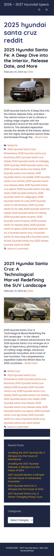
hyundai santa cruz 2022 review (30, 240)
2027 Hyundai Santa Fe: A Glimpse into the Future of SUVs (25, 487)
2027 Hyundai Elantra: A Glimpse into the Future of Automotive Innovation (26, 478)
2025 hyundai (11, 165)
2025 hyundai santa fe (24, 193)
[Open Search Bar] (39, 9)
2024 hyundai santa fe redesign (30, 161)
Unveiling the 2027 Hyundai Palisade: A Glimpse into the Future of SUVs (23, 467)
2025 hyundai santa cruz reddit (21, 399)
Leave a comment (17, 248)
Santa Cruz (13, 371)
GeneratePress (27, 550)
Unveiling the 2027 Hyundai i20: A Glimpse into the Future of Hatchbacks (26, 456)
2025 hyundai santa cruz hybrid (22, 169)
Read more (41, 137)
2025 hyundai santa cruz (34, 165)
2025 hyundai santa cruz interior (30, 395)
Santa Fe (12, 145)
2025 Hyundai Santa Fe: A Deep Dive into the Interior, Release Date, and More (26, 58)
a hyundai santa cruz (20, 232)
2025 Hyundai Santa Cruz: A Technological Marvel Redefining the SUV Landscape (26, 274)
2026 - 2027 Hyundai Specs (26, 4)
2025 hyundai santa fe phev (20, 216)
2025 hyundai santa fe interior (29, 213)
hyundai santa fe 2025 (17, 244)
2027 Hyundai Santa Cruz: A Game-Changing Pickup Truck (25, 495)
